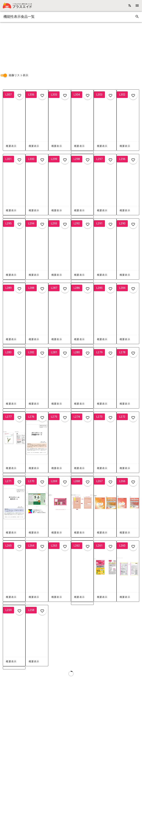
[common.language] (129, 5)
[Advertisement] (71, 46)
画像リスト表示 (18, 75)
